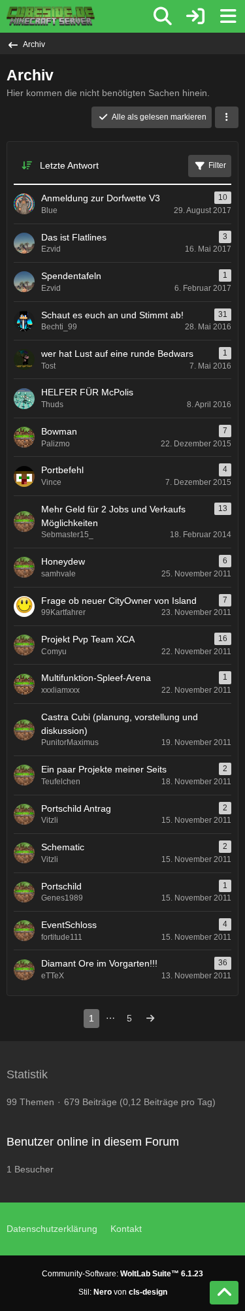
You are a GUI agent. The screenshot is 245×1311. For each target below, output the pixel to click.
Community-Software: (122, 1273)
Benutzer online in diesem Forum (93, 1141)
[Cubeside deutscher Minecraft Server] (50, 16)
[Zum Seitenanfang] (224, 1292)
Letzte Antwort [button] (69, 165)
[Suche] (163, 16)
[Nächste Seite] (150, 1018)
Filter (217, 165)
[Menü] (228, 16)
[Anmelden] (195, 16)
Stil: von (122, 1292)
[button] (226, 118)
